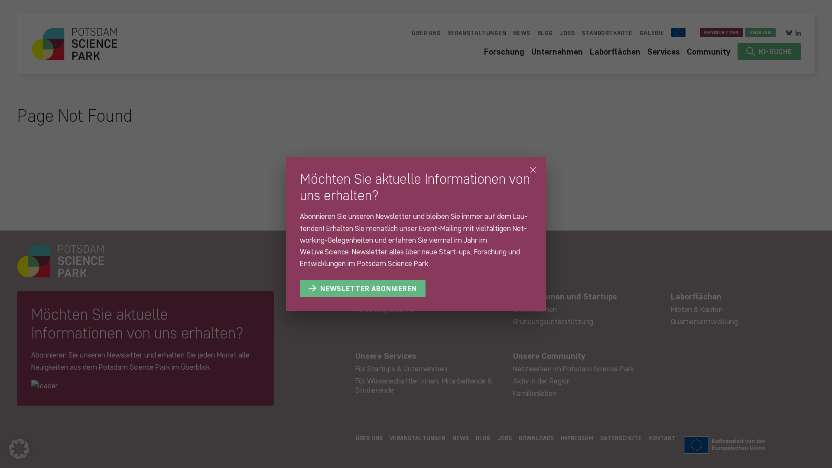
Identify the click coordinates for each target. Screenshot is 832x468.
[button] (19, 449)
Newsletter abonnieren (368, 288)
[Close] (533, 170)
